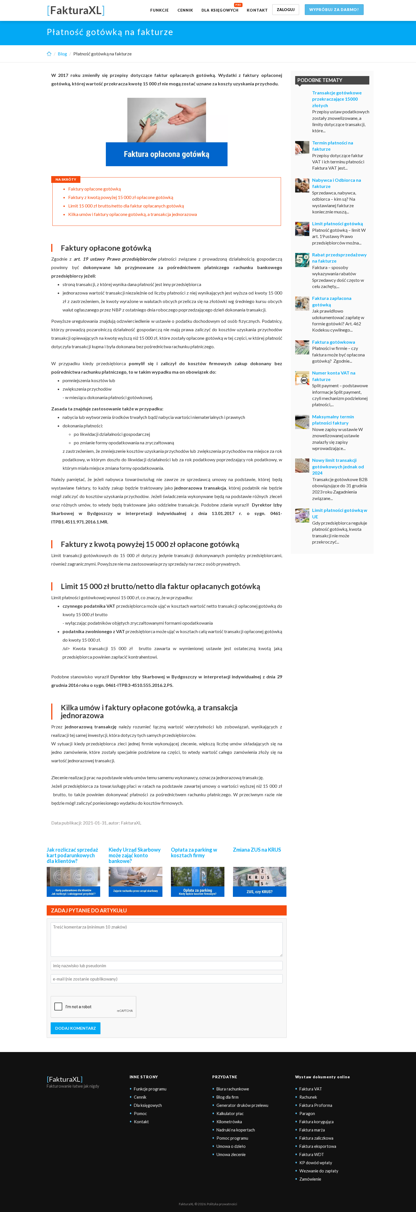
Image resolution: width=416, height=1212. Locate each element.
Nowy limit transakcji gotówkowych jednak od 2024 (338, 466)
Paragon (307, 1113)
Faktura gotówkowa (333, 342)
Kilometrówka (229, 1121)
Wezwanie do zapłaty (318, 1170)
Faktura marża (312, 1129)
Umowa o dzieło (231, 1146)
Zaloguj (286, 9)
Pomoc (140, 1113)
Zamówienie (310, 1179)
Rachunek (308, 1097)
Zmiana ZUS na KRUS (257, 850)
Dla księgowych (220, 10)
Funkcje (159, 10)
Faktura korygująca (316, 1121)
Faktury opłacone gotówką (94, 188)
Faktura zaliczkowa (316, 1138)
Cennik (185, 10)
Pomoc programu (232, 1138)
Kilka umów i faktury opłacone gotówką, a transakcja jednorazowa (132, 214)
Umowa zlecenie (231, 1154)
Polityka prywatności (222, 1204)
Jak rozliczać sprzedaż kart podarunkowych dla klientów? (72, 855)
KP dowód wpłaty (315, 1162)
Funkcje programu (150, 1089)
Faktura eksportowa (317, 1146)
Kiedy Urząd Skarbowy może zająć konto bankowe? (135, 855)
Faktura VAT (310, 1089)
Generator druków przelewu (242, 1105)
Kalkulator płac (230, 1113)
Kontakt (257, 10)
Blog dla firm (227, 1097)
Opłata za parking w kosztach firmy (194, 852)
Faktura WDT (311, 1154)
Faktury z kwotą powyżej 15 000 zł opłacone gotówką (120, 197)
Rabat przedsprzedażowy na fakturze (339, 257)
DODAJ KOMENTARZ (75, 1028)
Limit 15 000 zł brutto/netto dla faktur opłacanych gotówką (126, 205)
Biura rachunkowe (232, 1089)
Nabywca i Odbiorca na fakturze (336, 183)
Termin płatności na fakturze (332, 146)
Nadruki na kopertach (235, 1129)
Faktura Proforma (315, 1105)
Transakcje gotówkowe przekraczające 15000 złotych (337, 99)
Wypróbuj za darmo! (334, 9)
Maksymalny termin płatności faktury (333, 419)
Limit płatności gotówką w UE (339, 513)
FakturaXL (65, 1079)
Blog (62, 53)
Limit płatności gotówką (337, 223)
